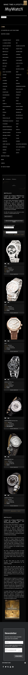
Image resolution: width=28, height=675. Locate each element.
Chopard (5, 83)
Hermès (4, 149)
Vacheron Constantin (21, 144)
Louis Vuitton (19, 63)
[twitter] (5, 667)
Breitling (5, 63)
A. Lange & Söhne (7, 43)
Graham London (6, 132)
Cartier (4, 74)
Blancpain (5, 54)
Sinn (17, 126)
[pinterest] (12, 667)
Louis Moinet (19, 60)
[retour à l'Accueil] (3, 179)
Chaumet (5, 80)
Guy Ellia (5, 138)
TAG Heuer (18, 132)
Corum (4, 89)
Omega (17, 77)
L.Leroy (18, 66)
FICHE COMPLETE (14, 274)
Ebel (4, 109)
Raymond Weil (19, 109)
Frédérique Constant (8, 121)
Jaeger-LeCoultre (20, 45)
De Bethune (5, 92)
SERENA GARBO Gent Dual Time (11, 420)
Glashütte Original (7, 129)
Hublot (4, 152)
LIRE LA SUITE (8, 216)
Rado (17, 100)
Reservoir (18, 112)
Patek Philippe (19, 89)
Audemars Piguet (7, 40)
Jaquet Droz (19, 48)
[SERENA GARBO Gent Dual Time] (14, 406)
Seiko (17, 123)
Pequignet (18, 92)
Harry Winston (6, 144)
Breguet (5, 60)
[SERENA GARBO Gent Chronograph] (14, 367)
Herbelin (5, 147)
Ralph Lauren (19, 106)
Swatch (18, 129)
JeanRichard (19, 51)
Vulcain (18, 149)
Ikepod (17, 40)
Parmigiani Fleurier (20, 86)
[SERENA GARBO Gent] (14, 445)
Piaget (17, 97)
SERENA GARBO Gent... (9, 382)
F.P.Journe (5, 123)
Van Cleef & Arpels (20, 147)
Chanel (4, 77)
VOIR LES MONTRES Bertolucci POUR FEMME (14, 221)
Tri (4, 232)
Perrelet (18, 95)
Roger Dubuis (19, 118)
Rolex (17, 121)
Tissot (17, 135)
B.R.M (4, 69)
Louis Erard (19, 57)
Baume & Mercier (7, 45)
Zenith (17, 152)
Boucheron (5, 57)
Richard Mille (19, 115)
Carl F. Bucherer (7, 71)
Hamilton (5, 141)
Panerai (18, 83)
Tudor (17, 138)
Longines (18, 54)
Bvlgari (4, 66)
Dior (4, 100)
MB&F (17, 71)
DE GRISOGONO (6, 95)
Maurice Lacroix (20, 69)
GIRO (5, 266)
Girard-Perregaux (7, 126)
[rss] (8, 667)
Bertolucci (5, 51)
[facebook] (3, 667)
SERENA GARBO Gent (8, 459)
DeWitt (4, 97)
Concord (5, 86)
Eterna (4, 112)
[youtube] (10, 667)
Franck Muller (6, 118)
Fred (4, 115)
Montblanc (18, 74)
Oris (17, 80)
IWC (17, 43)
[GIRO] (14, 252)
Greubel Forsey (7, 135)
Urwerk (18, 141)
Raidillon (18, 103)
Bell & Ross (5, 48)
